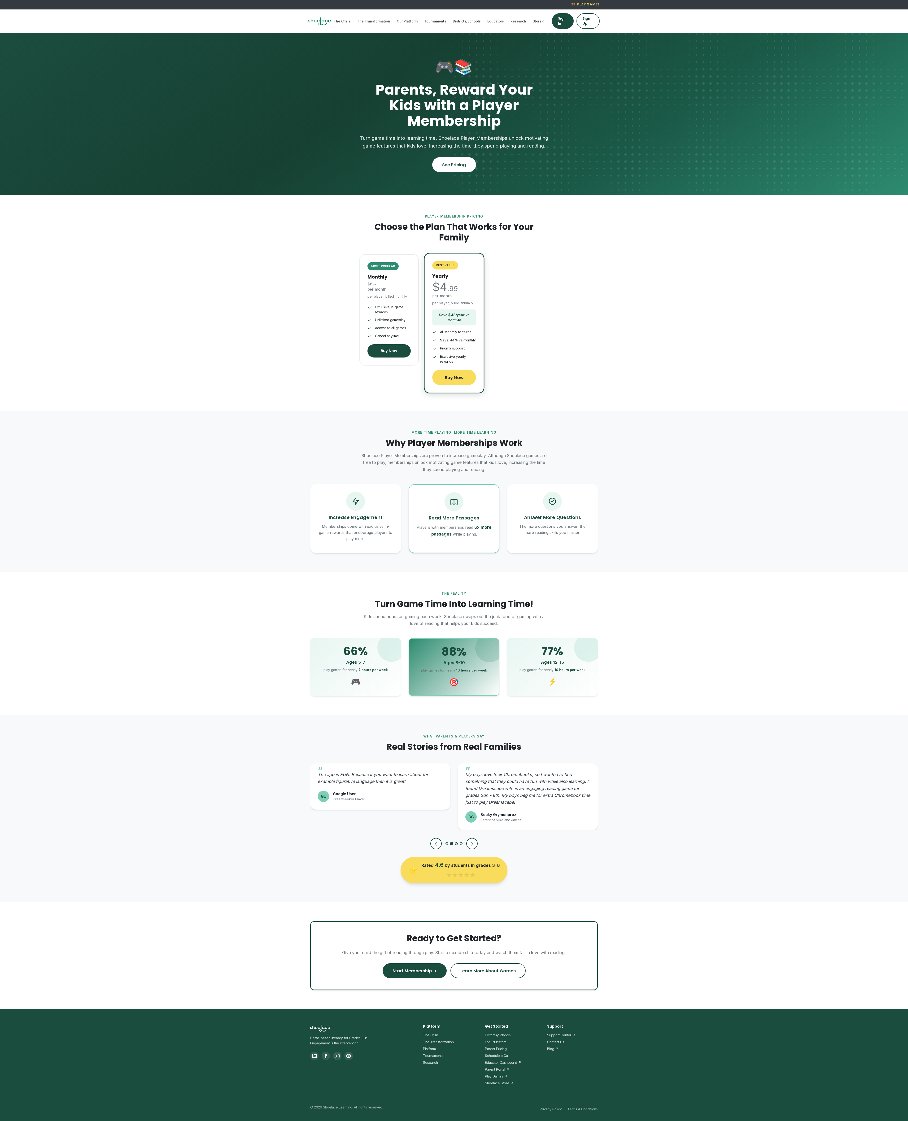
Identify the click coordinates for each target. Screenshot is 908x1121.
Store (537, 21)
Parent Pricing (496, 1049)
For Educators (495, 1042)
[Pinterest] (348, 1056)
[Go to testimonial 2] (451, 843)
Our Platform (407, 21)
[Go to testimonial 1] (446, 843)
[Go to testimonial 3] (456, 843)
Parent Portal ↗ (497, 1069)
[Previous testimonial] (436, 843)
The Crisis (342, 21)
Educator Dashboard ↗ (503, 1062)
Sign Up (586, 21)
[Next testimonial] (472, 843)
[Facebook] (326, 1056)
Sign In (562, 21)
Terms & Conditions (583, 1109)
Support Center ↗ (561, 1035)
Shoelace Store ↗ (499, 1083)
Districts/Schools (467, 21)
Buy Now (389, 350)
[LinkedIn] (314, 1056)
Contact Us (555, 1042)
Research (518, 21)
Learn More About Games (488, 971)
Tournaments (435, 21)
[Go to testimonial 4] (461, 843)
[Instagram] (337, 1056)
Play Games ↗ (496, 1076)
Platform (429, 1049)
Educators (495, 21)
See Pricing (454, 165)
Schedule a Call (497, 1056)
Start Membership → (415, 971)
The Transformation (373, 21)
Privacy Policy (551, 1109)
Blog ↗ (552, 1049)
